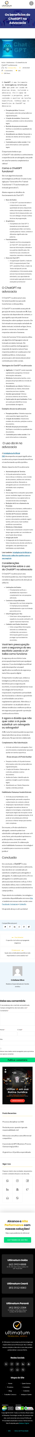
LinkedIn (23, 904)
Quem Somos (26, 1383)
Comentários (8, 70)
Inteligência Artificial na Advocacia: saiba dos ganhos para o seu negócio (17, 555)
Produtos (10, 1387)
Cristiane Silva (12, 68)
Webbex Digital (24, 1423)
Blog (10, 1391)
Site (31, 898)
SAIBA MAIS (17, 1100)
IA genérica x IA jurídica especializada (16, 1152)
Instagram (14, 904)
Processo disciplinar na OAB (13, 1122)
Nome (2, 1029)
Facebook (6, 904)
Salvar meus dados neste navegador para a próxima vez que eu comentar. (17, 1052)
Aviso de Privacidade (21, 1431)
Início (3, 62)
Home (10, 1383)
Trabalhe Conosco (10, 1394)
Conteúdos (26, 1387)
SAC (9, 1431)
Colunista (26, 1391)
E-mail (20, 1029)
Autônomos (10, 62)
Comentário (4, 1010)
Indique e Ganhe (26, 1394)
